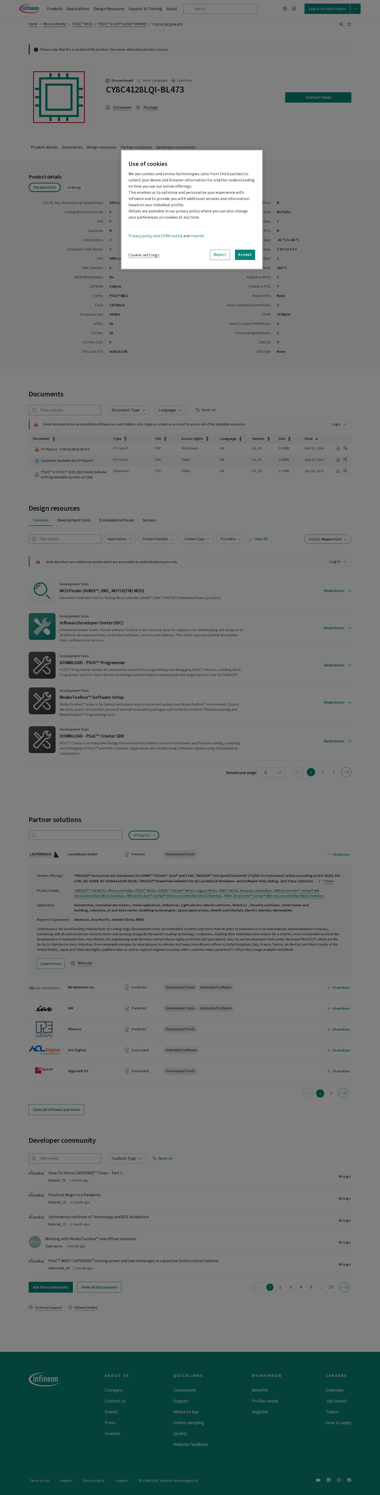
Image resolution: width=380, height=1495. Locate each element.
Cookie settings (143, 255)
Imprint (197, 236)
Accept (245, 254)
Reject (220, 254)
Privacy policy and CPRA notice (155, 236)
